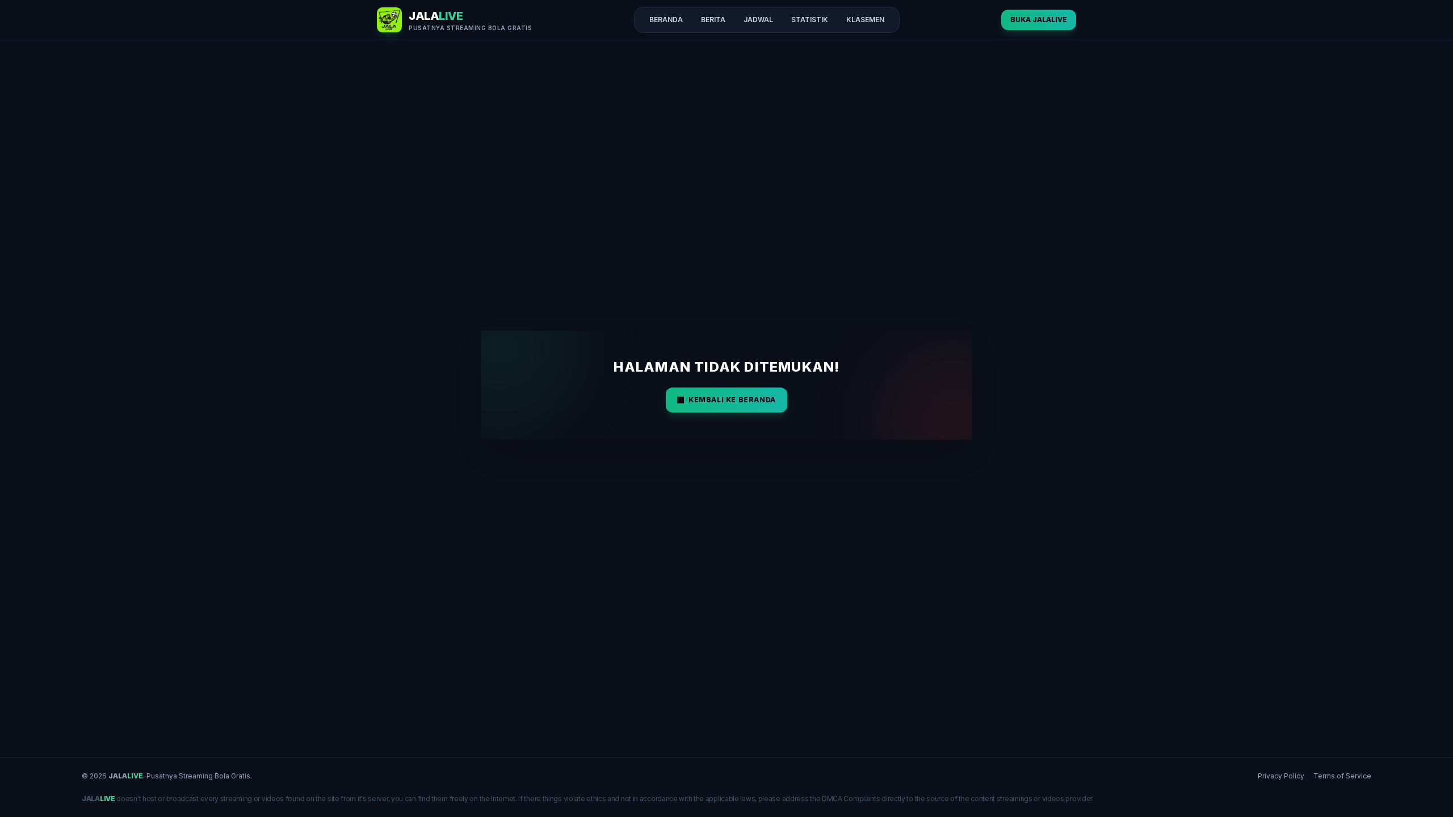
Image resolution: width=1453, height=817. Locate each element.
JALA (125, 776)
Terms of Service (1342, 776)
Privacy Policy (1281, 776)
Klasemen (865, 19)
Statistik (809, 19)
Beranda (666, 19)
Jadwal (758, 19)
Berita (713, 19)
